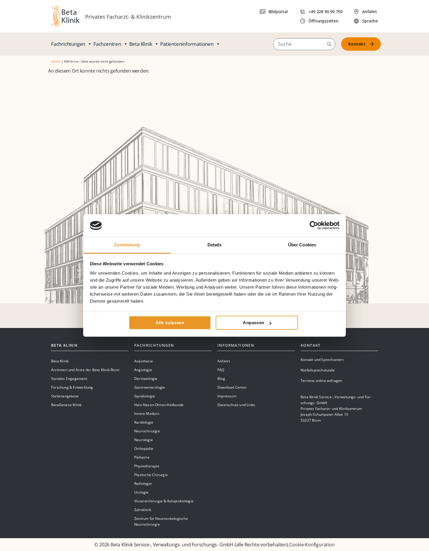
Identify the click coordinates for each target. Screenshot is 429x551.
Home (55, 61)
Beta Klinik (140, 44)
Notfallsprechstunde (318, 370)
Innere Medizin (146, 413)
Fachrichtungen (68, 44)
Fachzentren (107, 44)
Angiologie (143, 369)
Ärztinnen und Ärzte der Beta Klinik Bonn (85, 369)
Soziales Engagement (69, 378)
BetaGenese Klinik (66, 404)
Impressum (226, 396)
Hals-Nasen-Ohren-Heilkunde (159, 404)
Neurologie (143, 439)
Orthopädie (143, 448)
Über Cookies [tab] (302, 244)
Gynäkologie (144, 396)
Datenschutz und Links (236, 404)
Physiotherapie (146, 466)
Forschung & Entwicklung (72, 387)
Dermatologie (145, 378)
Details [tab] (214, 244)
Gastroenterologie (149, 387)
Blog (221, 378)
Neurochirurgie (147, 431)
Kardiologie (143, 422)
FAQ (220, 369)
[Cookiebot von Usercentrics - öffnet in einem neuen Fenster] (313, 225)
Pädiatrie (141, 457)
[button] (329, 44)
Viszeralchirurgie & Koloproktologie (163, 501)
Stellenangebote (65, 396)
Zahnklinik (142, 509)
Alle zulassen (170, 322)
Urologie (141, 492)
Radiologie (143, 483)
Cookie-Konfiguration (312, 544)
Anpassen (253, 322)
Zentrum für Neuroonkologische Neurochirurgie (161, 521)
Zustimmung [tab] (127, 244)
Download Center (232, 387)
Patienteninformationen (187, 44)
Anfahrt (223, 361)
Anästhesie (143, 361)
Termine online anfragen (321, 380)
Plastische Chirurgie (151, 474)
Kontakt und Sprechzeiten (322, 359)
